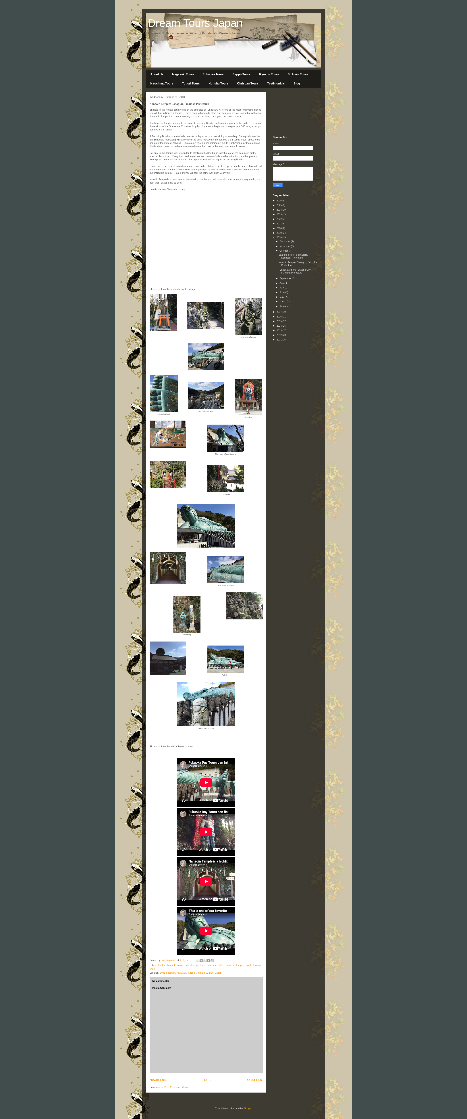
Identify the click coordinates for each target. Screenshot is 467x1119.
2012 (279, 335)
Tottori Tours (191, 83)
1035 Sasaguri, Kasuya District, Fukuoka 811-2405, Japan (190, 972)
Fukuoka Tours (213, 74)
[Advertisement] (291, 113)
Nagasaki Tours (183, 74)
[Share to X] (205, 960)
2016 (279, 316)
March (283, 301)
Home (206, 1080)
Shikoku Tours (298, 74)
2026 (279, 200)
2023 (279, 214)
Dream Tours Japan (195, 23)
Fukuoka (178, 965)
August (283, 283)
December (285, 241)
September (285, 278)
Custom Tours (165, 965)
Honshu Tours (218, 83)
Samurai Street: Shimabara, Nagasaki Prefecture (293, 256)
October (284, 250)
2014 (279, 325)
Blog (297, 83)
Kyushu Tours (269, 74)
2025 (279, 205)
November (285, 246)
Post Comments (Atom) (176, 1087)
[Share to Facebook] (208, 960)
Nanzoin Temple (234, 965)
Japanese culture (216, 965)
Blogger (247, 1108)
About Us (156, 74)
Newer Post (158, 1080)
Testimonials (276, 83)
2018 (279, 237)
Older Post (255, 1080)
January (284, 306)
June (282, 292)
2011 (279, 339)
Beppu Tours (241, 74)
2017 (279, 312)
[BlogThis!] (201, 960)
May (282, 297)
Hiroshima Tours (161, 83)
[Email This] (198, 960)
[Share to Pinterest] (212, 960)
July (282, 287)
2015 (279, 321)
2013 (279, 330)
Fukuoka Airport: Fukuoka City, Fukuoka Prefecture (295, 271)
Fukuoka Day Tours (195, 965)
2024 (279, 209)
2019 (279, 233)
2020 (279, 228)
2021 (279, 223)
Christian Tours (247, 83)
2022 (279, 219)
